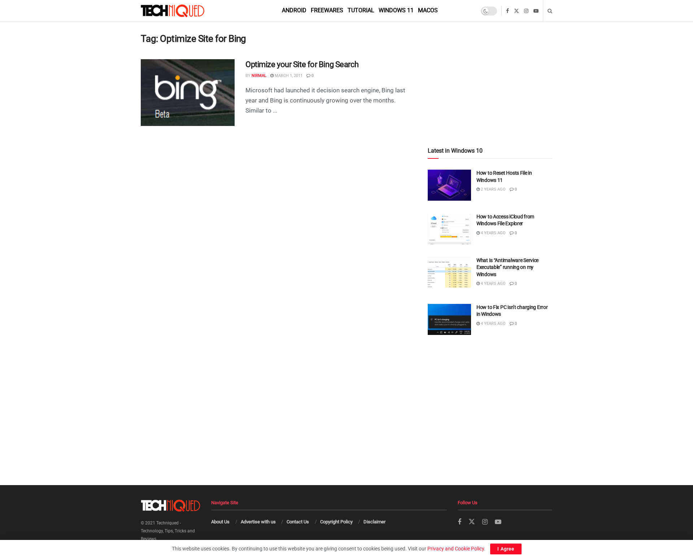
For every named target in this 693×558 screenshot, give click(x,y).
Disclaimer (374, 521)
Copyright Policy (336, 521)
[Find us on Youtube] (536, 11)
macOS (428, 10)
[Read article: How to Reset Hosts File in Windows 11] (449, 185)
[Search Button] (550, 11)
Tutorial (361, 10)
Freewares (327, 10)
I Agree (505, 549)
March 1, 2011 (288, 75)
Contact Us (298, 521)
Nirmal (259, 75)
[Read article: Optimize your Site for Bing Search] (188, 92)
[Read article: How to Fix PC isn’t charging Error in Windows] (449, 319)
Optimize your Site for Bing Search (302, 64)
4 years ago (493, 233)
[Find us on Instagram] (526, 11)
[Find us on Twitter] (516, 11)
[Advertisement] (490, 69)
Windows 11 (396, 10)
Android (294, 10)
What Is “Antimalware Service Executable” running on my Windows (507, 267)
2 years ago (493, 189)
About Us (220, 521)
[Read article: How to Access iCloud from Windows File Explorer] (449, 228)
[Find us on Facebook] (507, 11)
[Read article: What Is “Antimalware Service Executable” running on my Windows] (449, 272)
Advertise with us (258, 521)
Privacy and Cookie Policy (455, 549)
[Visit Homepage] (185, 10)
